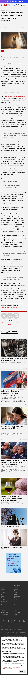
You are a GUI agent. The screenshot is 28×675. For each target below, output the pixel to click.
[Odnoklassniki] (8, 621)
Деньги (2, 594)
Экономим (16, 587)
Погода (2, 604)
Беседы (2, 587)
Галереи (15, 608)
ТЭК (10, 10)
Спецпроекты (17, 612)
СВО (2, 585)
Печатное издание (5, 614)
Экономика (16, 597)
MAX (9, 324)
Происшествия (17, 585)
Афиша (2, 597)
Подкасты (16, 594)
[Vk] (3, 621)
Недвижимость (4, 590)
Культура (16, 592)
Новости (6, 10)
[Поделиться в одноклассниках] (14, 27)
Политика (3, 592)
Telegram (4, 322)
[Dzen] (19, 621)
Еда (15, 604)
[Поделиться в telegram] (22, 27)
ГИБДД (15, 614)
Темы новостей (17, 610)
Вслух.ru (5, 5)
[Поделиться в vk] (5, 27)
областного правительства (9, 307)
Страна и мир (4, 601)
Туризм (15, 599)
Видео (2, 608)
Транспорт (3, 588)
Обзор (15, 590)
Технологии (3, 599)
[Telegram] (14, 621)
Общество (16, 588)
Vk (17, 322)
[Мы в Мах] (16, 5)
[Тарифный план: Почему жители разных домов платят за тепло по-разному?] (14, 40)
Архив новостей (4, 612)
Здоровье (16, 601)
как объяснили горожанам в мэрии (14, 96)
